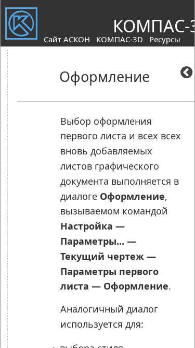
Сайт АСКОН (67, 39)
